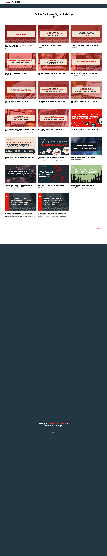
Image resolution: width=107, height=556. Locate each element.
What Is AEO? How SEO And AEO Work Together (51, 185)
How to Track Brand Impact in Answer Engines (83, 157)
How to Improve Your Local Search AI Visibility (50, 45)
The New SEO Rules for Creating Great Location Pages (85, 45)
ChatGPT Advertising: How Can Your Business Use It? (85, 73)
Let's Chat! (53, 432)
